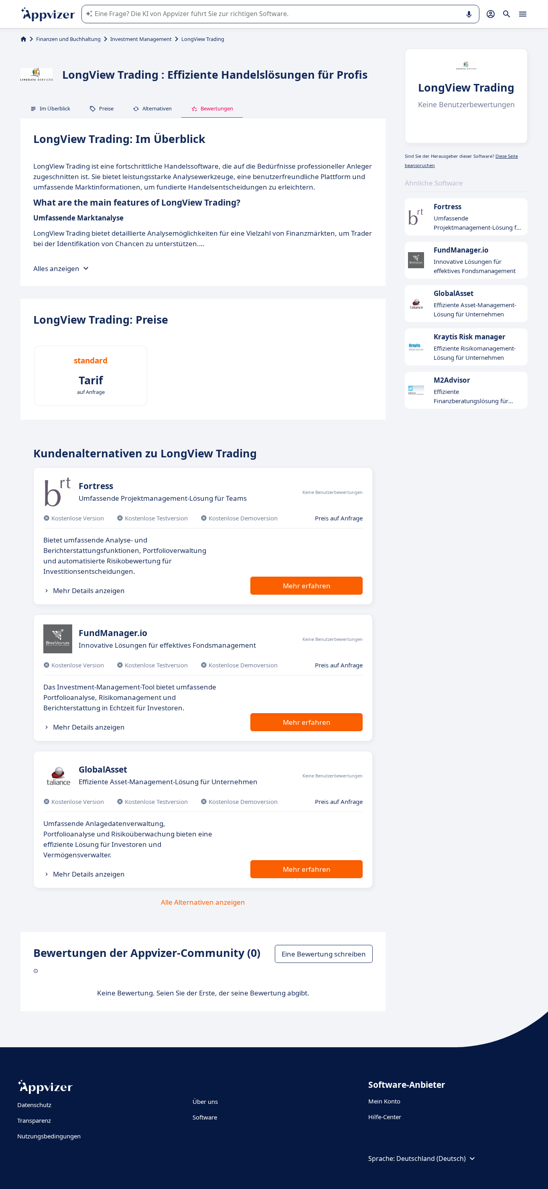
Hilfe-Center (384, 1117)
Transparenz (34, 1120)
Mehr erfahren (307, 585)
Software (205, 1117)
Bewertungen (217, 108)
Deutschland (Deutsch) (431, 1158)
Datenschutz (34, 1105)
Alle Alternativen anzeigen (203, 902)
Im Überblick (55, 108)
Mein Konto (384, 1101)
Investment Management (141, 39)
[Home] (23, 39)
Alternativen (157, 108)
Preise (106, 108)
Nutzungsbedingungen (49, 1136)
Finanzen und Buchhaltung (68, 39)
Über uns (205, 1101)
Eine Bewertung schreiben (324, 954)
